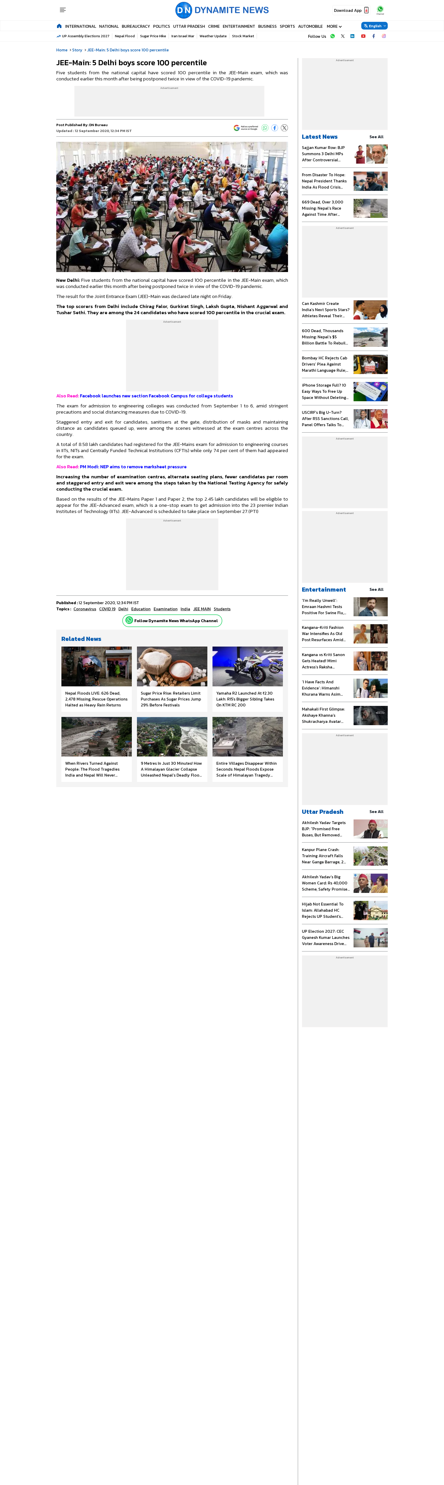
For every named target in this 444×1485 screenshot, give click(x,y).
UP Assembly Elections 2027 (85, 36)
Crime (214, 26)
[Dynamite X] (343, 36)
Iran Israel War (182, 36)
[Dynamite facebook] (373, 36)
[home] (59, 26)
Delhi (123, 609)
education (141, 609)
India (185, 609)
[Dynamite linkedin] (353, 36)
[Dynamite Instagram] (384, 36)
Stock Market (243, 36)
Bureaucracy (136, 26)
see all (376, 136)
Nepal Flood (125, 36)
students (222, 609)
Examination (166, 609)
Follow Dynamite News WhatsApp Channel (176, 621)
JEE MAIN (202, 609)
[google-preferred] (246, 128)
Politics (161, 26)
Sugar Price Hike (153, 36)
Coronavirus (84, 609)
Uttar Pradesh (189, 26)
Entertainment (239, 26)
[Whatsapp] (129, 620)
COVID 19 (107, 609)
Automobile (310, 26)
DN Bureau (98, 125)
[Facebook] (274, 128)
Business (267, 26)
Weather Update (213, 36)
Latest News (320, 137)
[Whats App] (265, 128)
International (80, 26)
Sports (287, 26)
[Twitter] (284, 128)
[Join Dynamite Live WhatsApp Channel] (332, 36)
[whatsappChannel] (380, 10)
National (109, 26)
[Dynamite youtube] (363, 36)
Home (62, 50)
